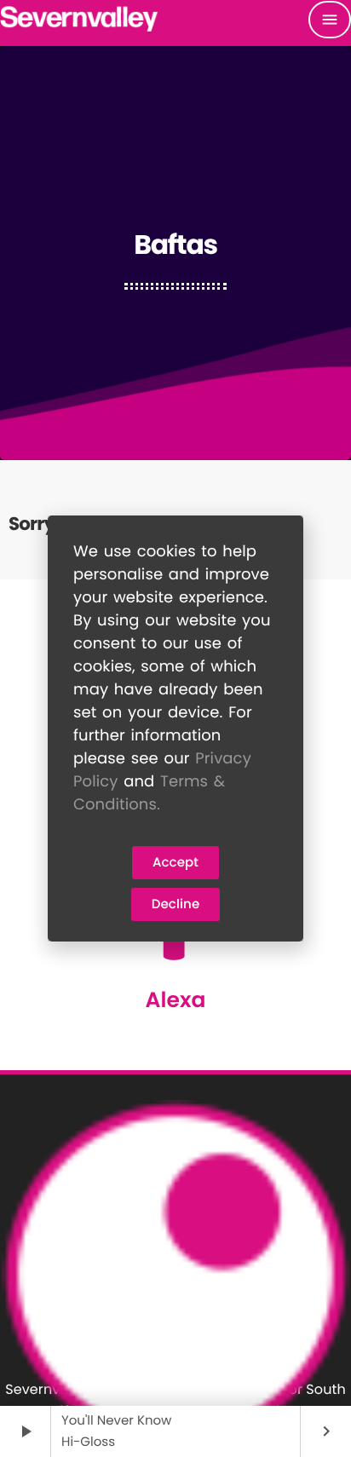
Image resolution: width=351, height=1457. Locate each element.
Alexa (175, 1000)
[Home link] (79, 19)
